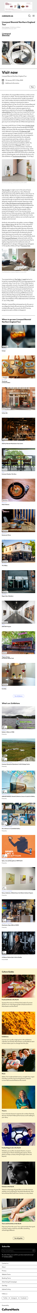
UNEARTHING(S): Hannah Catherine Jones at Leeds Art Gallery (18, 796)
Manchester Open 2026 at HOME (10, 925)
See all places (19, 696)
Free (32, 87)
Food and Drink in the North (10, 999)
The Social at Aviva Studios (6, 382)
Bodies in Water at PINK (8, 732)
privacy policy (8, 1256)
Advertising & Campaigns (9, 1282)
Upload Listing (6, 1289)
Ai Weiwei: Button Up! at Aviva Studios (12, 957)
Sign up (32, 1251)
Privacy (4, 1271)
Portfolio (4, 688)
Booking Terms (6, 1278)
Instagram (14, 1298)
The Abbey (4, 565)
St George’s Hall (25, 131)
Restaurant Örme (6, 535)
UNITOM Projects (6, 626)
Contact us (5, 1263)
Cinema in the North (8, 1186)
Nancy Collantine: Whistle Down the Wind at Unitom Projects (17, 893)
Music (3, 1073)
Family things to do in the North (11, 1148)
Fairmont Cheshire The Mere (9, 474)
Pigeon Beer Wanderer (7, 596)
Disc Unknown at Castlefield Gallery (11, 828)
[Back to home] (7, 15)
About (4, 1267)
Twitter (5, 1298)
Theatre (4, 1111)
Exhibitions (5, 1036)
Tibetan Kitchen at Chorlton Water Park (8, 657)
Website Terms (6, 1274)
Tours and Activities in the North (11, 1223)
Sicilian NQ (4, 413)
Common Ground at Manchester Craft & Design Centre (16, 764)
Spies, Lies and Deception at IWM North (12, 860)
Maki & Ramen (5, 504)
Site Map (4, 1285)
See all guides (18, 1238)
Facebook (24, 1298)
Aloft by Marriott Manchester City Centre (12, 443)
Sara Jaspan (5, 27)
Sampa (4, 350)
